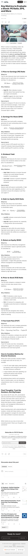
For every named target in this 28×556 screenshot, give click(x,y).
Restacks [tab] (10, 466)
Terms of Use (20, 445)
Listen (25, 18)
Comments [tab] (4, 466)
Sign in (25, 2)
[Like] (2, 22)
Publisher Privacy (16, 543)
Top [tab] (2, 483)
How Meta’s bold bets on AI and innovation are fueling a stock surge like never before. (10, 506)
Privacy (10, 546)
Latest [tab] (6, 483)
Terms (14, 546)
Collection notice (20, 546)
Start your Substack (10, 549)
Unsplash (20, 43)
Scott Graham (13, 43)
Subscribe (20, 2)
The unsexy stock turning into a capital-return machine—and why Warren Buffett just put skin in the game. (10, 493)
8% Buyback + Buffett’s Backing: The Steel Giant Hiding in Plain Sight (10, 489)
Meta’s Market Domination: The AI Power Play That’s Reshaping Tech (10, 502)
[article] (14, 492)
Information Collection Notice (15, 447)
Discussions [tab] (11, 483)
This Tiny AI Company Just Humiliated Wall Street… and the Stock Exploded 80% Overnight (10, 515)
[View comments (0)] (5, 22)
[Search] (25, 483)
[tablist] (7, 466)
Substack (7, 553)
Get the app (20, 549)
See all (4, 527)
